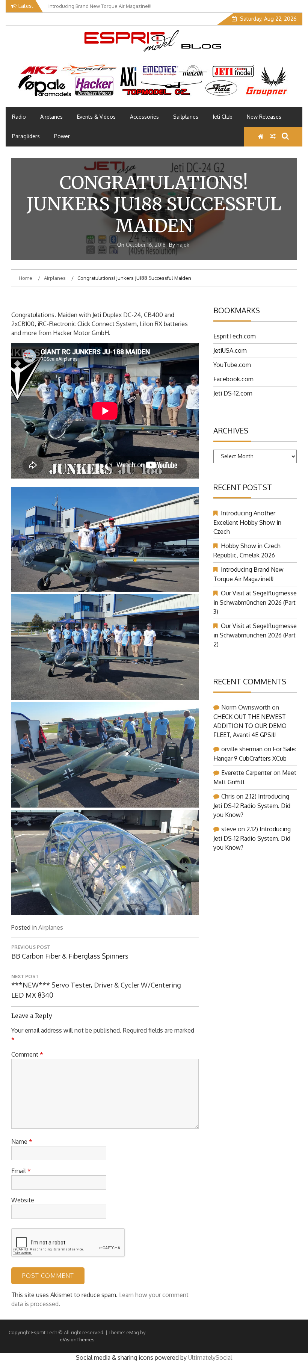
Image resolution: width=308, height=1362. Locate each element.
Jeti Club (223, 116)
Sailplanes (185, 116)
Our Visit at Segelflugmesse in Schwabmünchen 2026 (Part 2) (255, 635)
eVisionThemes (77, 1339)
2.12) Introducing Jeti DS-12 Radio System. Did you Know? (251, 805)
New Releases (264, 116)
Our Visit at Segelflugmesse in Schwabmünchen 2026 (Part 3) (255, 602)
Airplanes (51, 116)
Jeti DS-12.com (232, 393)
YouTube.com (232, 364)
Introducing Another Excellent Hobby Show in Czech (247, 522)
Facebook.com (233, 379)
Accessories (144, 116)
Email (21, 1171)
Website (22, 1200)
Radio (19, 116)
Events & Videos (96, 116)
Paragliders (26, 136)
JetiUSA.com (230, 350)
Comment (27, 1054)
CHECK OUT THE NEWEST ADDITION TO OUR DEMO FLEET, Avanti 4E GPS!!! (250, 725)
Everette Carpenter (246, 772)
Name (21, 1141)
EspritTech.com (234, 336)
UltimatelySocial (210, 1357)
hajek (183, 245)
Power (62, 136)
